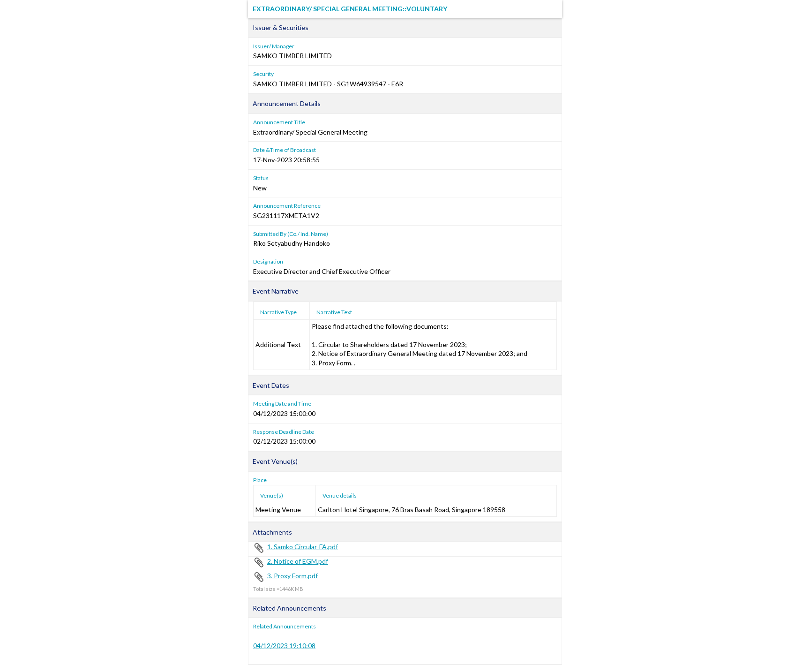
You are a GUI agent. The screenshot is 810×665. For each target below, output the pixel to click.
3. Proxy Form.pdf (292, 576)
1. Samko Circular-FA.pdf (302, 547)
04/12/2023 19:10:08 (284, 646)
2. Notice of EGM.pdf (297, 561)
